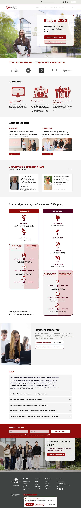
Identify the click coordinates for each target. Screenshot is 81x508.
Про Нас (47, 481)
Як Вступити (26, 485)
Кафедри (47, 485)
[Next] (71, 169)
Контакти (73, 7)
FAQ (24, 489)
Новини (67, 7)
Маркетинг (26, 483)
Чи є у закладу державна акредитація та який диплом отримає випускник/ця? (34, 377)
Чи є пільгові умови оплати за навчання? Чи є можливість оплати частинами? (34, 416)
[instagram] (67, 2)
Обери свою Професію (55, 42)
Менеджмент (26, 481)
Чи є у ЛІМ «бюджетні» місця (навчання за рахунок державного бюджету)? (33, 410)
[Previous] (68, 169)
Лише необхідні (39, 504)
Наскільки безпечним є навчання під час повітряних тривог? (29, 394)
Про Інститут (59, 7)
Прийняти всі (30, 504)
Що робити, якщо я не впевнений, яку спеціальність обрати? (29, 405)
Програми (43, 7)
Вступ (37, 7)
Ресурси (36, 484)
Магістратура (38, 488)
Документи (47, 483)
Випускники (48, 486)
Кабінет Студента (37, 482)
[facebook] (63, 2)
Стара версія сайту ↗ (28, 494)
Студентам (51, 7)
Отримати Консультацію (26, 487)
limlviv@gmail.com (61, 483)
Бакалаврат (37, 486)
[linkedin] (65, 2)
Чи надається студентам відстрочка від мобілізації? (26, 399)
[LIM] (11, 7)
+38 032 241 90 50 (61, 481)
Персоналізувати (51, 504)
